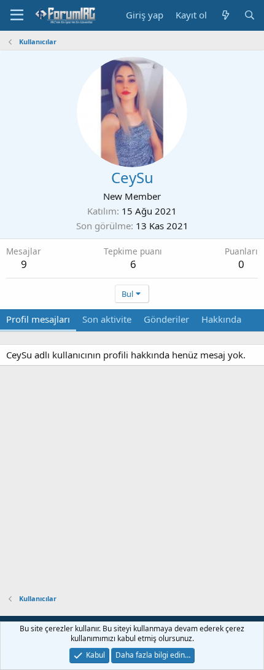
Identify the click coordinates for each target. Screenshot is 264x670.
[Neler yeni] (225, 15)
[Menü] (16, 15)
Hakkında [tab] (221, 319)
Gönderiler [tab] (166, 319)
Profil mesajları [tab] (38, 319)
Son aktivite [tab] (106, 319)
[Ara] (250, 15)
